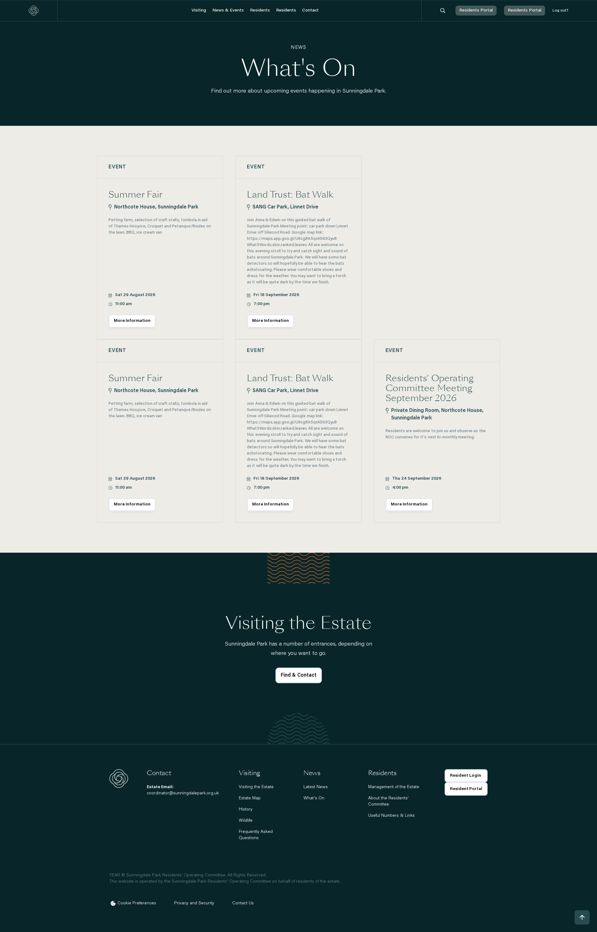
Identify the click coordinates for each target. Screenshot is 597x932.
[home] (34, 11)
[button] (199, 10)
